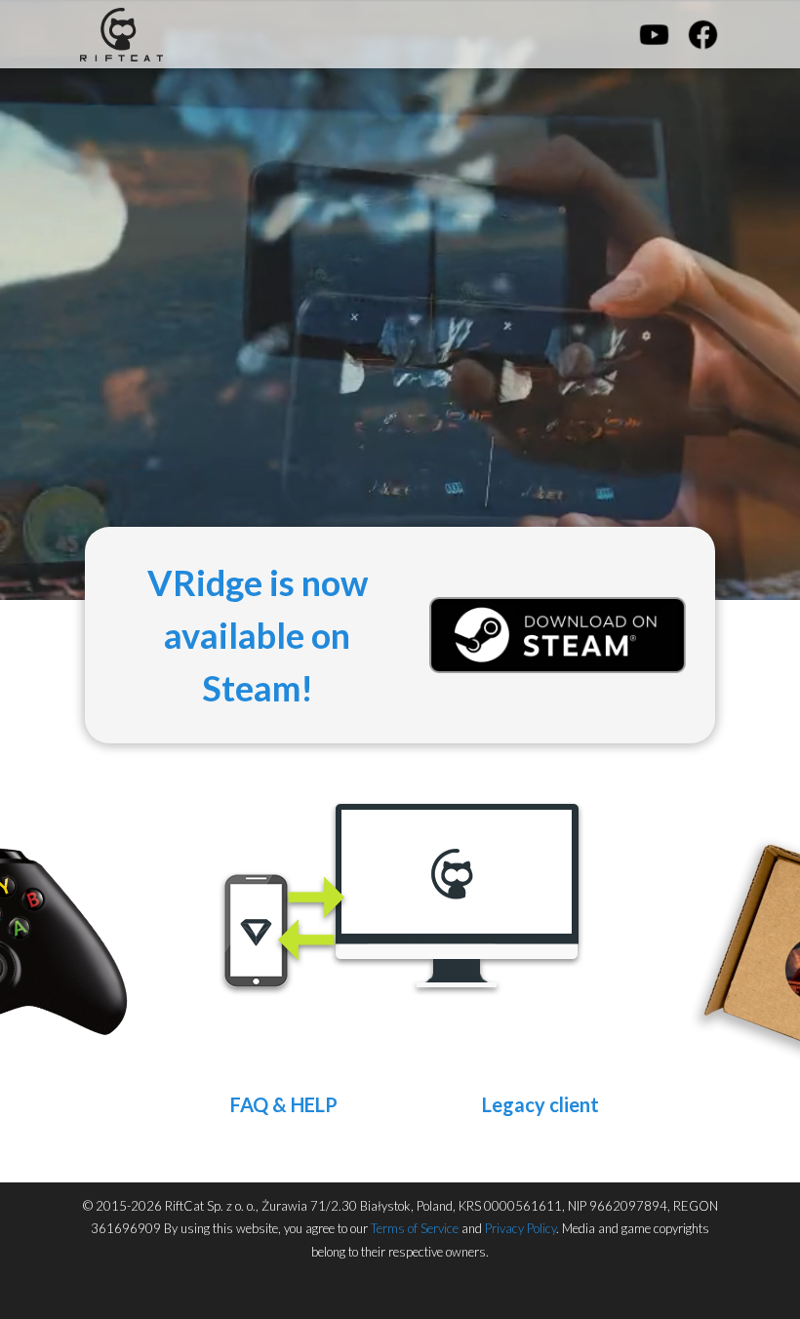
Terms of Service (415, 1228)
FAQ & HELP (284, 1104)
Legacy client (540, 1104)
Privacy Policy (520, 1228)
